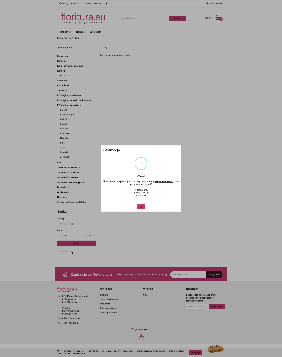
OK (141, 206)
